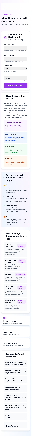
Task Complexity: (9, 55)
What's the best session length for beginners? (15, 372)
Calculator (6, 5)
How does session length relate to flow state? (15, 425)
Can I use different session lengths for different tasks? (15, 380)
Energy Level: (8, 65)
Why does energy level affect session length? (15, 388)
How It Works (15, 5)
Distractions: (7, 74)
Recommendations (9, 8)
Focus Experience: (9, 44)
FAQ (17, 8)
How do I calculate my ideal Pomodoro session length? (15, 363)
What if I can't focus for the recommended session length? (15, 407)
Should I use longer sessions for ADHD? (15, 417)
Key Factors (23, 5)
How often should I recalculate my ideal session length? (15, 397)
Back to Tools (7, 14)
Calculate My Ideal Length (15, 85)
